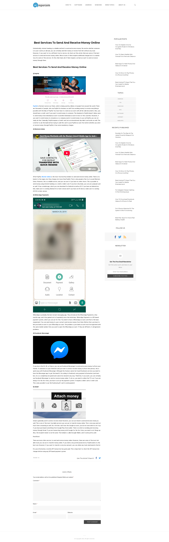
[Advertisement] (84, 23)
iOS (120, 102)
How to (36, 458)
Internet (120, 117)
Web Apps (120, 120)
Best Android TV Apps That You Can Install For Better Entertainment (125, 84)
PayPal (35, 106)
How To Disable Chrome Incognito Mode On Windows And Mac (124, 47)
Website (70, 513)
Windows (98, 5)
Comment (36, 481)
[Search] (135, 4)
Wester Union (46, 177)
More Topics (109, 5)
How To (68, 5)
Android (88, 5)
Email (35, 513)
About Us (122, 5)
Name (35, 504)
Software (78, 5)
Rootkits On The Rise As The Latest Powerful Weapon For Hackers (124, 135)
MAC (120, 109)
